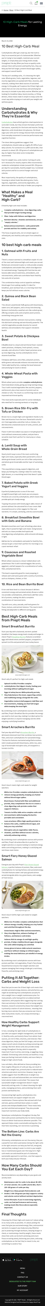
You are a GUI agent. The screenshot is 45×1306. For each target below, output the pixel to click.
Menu (22, 1268)
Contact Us (22, 1277)
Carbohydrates (7, 122)
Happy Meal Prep (34, 1302)
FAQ (22, 1273)
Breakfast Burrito (19, 637)
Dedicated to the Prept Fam (22, 1281)
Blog (11, 10)
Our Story (22, 1286)
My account (22, 1290)
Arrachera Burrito (27, 732)
